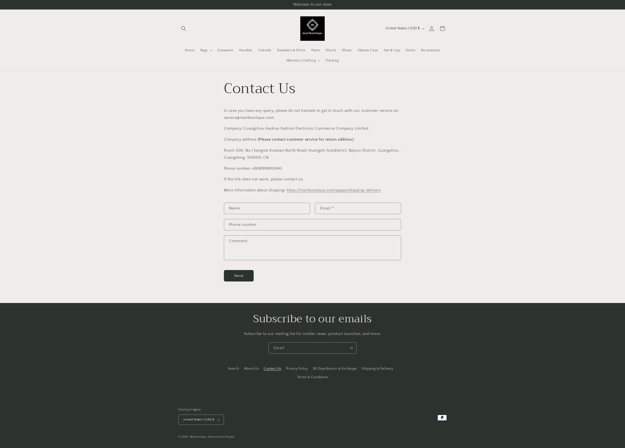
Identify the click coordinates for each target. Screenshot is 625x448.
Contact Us (272, 369)
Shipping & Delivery (377, 369)
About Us (251, 369)
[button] (183, 28)
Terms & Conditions (312, 377)
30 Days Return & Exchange (335, 369)
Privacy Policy (297, 369)
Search (233, 369)
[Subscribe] (350, 348)
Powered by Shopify (221, 436)
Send (238, 276)
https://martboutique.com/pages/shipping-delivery (334, 190)
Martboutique (198, 436)
